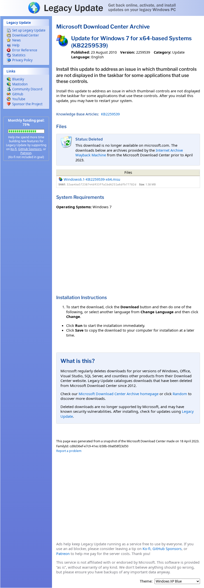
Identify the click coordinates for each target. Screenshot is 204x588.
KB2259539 (110, 113)
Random (180, 393)
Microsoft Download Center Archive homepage (118, 393)
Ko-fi (13, 149)
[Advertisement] (26, 243)
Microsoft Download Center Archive (103, 26)
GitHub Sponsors (30, 149)
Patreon (25, 153)
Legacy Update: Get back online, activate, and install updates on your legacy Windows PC (102, 8)
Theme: (146, 581)
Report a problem (68, 451)
